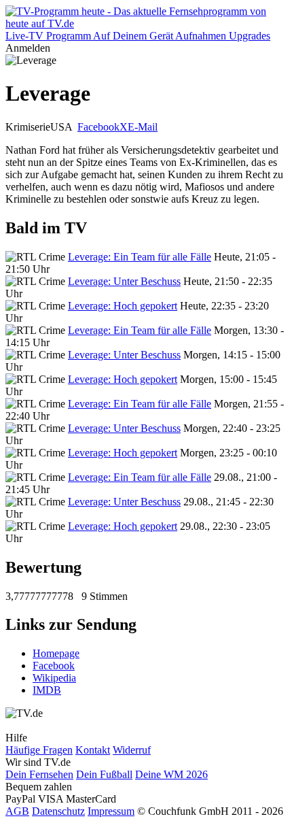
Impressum (111, 811)
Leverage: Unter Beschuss (124, 281)
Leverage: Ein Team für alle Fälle (139, 257)
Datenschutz (58, 811)
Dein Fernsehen (39, 774)
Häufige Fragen (39, 750)
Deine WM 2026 (171, 774)
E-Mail (143, 127)
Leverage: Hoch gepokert (122, 306)
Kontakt (92, 750)
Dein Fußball (104, 774)
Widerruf (132, 750)
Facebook (98, 127)
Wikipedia (54, 678)
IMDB (47, 690)
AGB (17, 811)
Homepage (56, 653)
